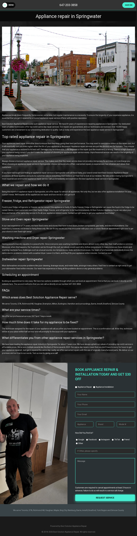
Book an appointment (111, 229)
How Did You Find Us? (84, 433)
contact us (113, 266)
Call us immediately (57, 179)
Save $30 (128, 5)
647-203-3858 (68, 5)
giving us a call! (51, 353)
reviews (98, 176)
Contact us (72, 213)
